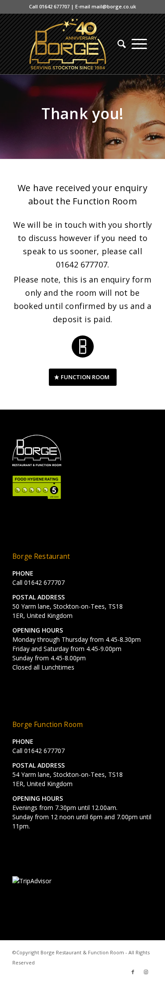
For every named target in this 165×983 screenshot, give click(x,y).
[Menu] (139, 44)
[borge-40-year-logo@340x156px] (68, 44)
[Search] (119, 44)
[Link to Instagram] (146, 972)
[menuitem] (119, 44)
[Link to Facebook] (132, 972)
